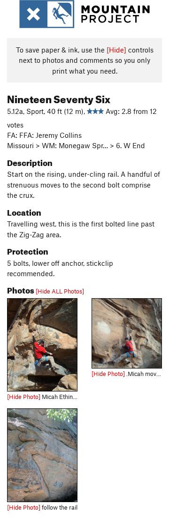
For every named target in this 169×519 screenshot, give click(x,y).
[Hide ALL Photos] (60, 291)
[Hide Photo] (23, 396)
